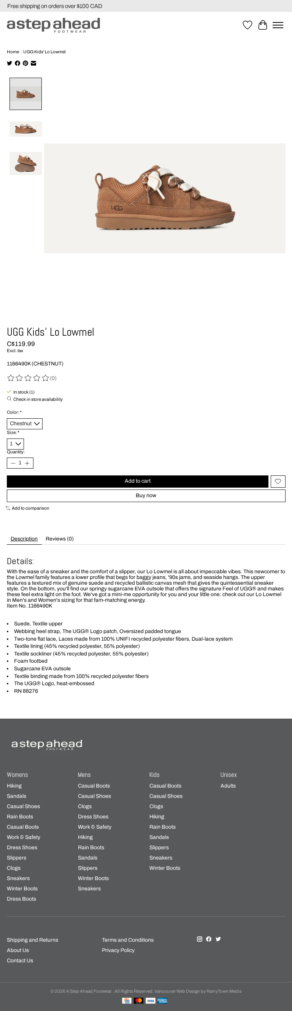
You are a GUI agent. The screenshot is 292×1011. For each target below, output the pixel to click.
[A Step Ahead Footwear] (53, 25)
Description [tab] (24, 539)
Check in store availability (38, 399)
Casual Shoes (23, 806)
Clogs (14, 868)
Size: (13, 432)
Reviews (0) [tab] (60, 539)
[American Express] (162, 1001)
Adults (228, 786)
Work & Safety (23, 837)
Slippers (16, 858)
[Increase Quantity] (27, 463)
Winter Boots (22, 888)
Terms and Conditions (128, 940)
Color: (14, 412)
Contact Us (20, 960)
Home (13, 51)
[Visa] (151, 1001)
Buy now (146, 495)
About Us (18, 950)
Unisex (229, 775)
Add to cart (138, 481)
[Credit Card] (127, 1001)
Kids (154, 775)
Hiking (14, 786)
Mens (84, 775)
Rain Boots (20, 817)
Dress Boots (21, 899)
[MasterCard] (139, 1001)
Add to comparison (30, 508)
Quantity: (16, 452)
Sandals (16, 796)
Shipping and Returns (32, 940)
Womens (17, 775)
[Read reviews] (28, 378)
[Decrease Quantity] (13, 463)
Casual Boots (23, 827)
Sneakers (18, 878)
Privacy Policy (118, 950)
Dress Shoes (22, 847)
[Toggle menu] (278, 25)
